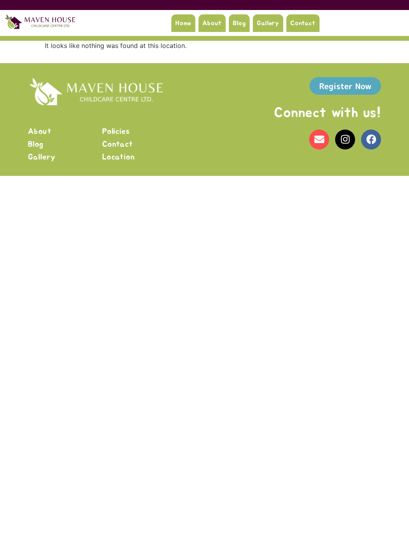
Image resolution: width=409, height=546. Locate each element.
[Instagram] (345, 139)
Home (183, 23)
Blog (239, 23)
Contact (303, 23)
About (212, 23)
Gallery (268, 23)
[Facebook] (371, 139)
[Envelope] (319, 139)
